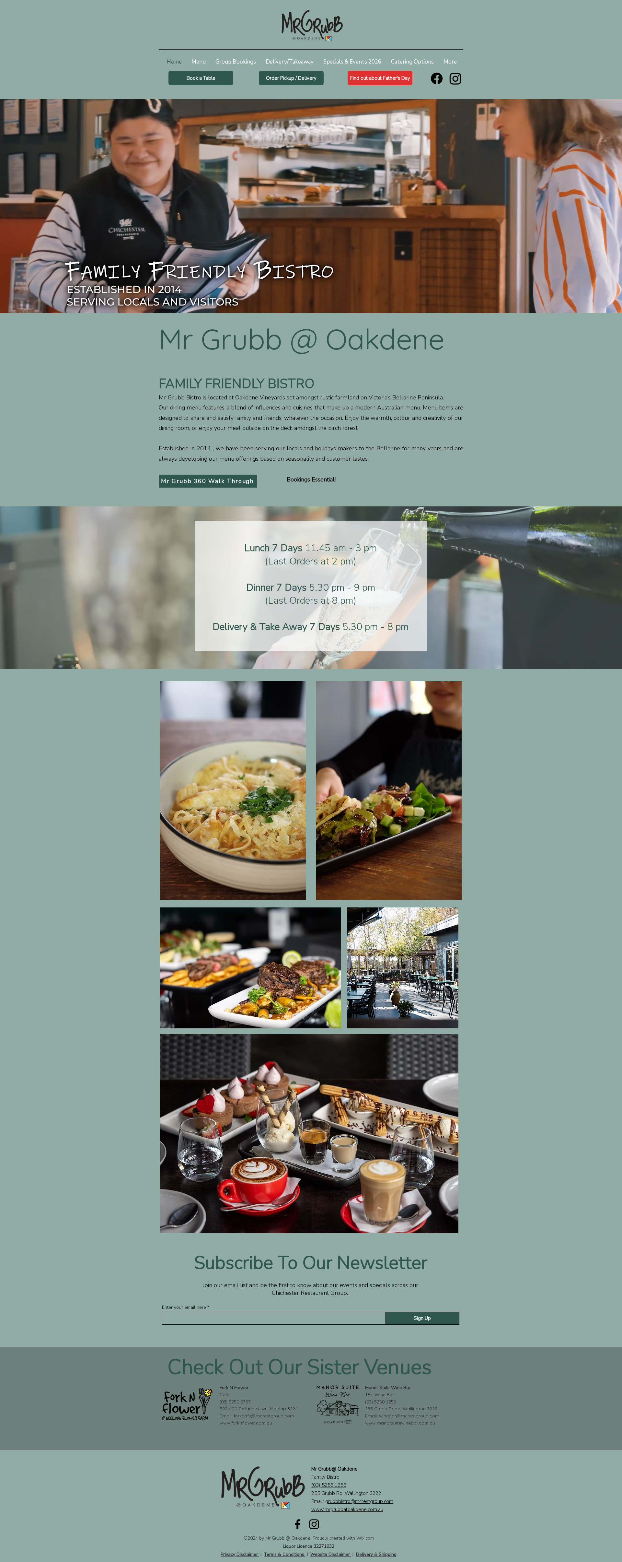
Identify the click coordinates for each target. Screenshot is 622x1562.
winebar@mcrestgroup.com (409, 1416)
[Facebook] (436, 78)
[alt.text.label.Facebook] (297, 1524)
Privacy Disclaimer (240, 1554)
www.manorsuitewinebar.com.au (400, 1423)
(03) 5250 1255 (380, 1402)
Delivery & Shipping (376, 1554)
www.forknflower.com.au (246, 1423)
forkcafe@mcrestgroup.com (264, 1416)
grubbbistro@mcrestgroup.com (359, 1501)
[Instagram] (455, 78)
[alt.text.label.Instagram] (314, 1524)
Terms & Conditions (284, 1554)
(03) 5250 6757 (235, 1402)
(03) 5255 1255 (328, 1485)
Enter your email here (184, 1307)
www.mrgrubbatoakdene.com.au (347, 1509)
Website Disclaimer (330, 1554)
